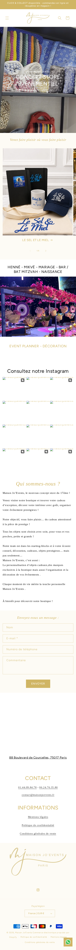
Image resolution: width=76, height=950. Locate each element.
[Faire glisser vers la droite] (46, 251)
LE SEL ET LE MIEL (35, 240)
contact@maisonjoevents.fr (38, 794)
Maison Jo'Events (23, 932)
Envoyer (38, 683)
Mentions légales (38, 816)
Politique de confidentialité (38, 825)
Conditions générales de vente (38, 833)
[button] (7, 18)
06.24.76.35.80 (48, 787)
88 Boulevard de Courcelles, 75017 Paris (38, 757)
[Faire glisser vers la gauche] (30, 251)
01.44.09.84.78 (27, 787)
